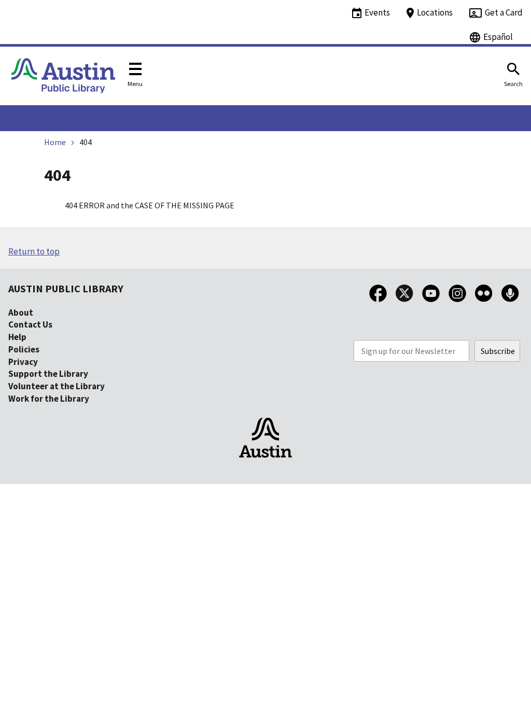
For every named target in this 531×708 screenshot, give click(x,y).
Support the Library (48, 373)
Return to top (34, 251)
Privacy (23, 361)
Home (55, 142)
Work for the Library (48, 398)
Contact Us (30, 324)
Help (17, 337)
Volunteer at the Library (56, 386)
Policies (23, 349)
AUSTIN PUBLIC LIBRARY (65, 288)
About (20, 312)
